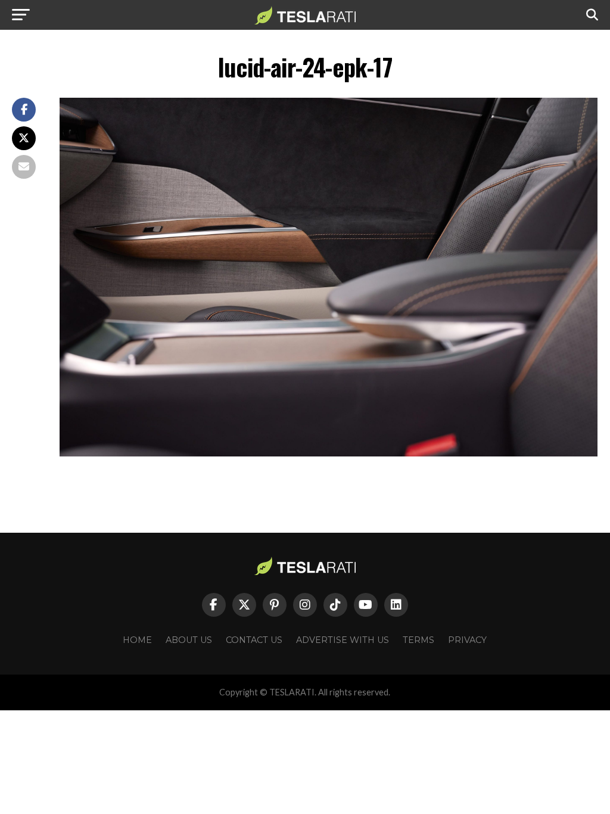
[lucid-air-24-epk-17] (328, 453)
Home (137, 640)
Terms (418, 640)
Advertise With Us (342, 640)
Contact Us (254, 640)
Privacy (467, 640)
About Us (189, 640)
